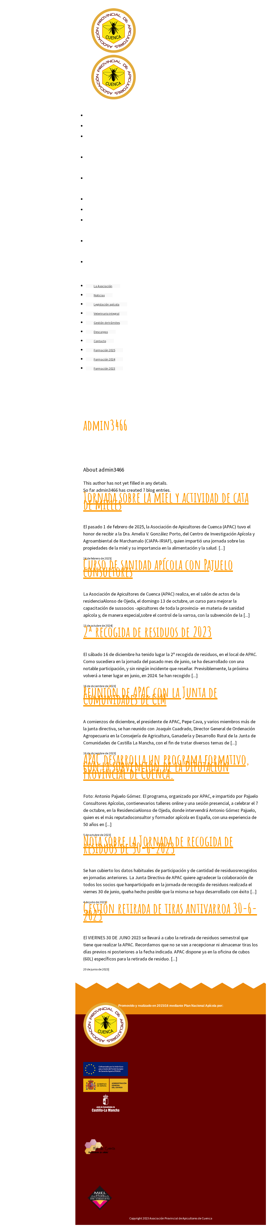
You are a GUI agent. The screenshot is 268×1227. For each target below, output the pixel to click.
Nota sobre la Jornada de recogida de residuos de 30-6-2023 (158, 844)
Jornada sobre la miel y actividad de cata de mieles (166, 500)
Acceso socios (108, 399)
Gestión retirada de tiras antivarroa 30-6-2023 (170, 911)
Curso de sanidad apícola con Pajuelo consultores (158, 567)
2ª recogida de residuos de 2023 (147, 631)
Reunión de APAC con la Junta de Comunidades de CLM (150, 695)
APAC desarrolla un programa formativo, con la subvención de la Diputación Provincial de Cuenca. (166, 766)
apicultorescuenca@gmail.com (120, 392)
